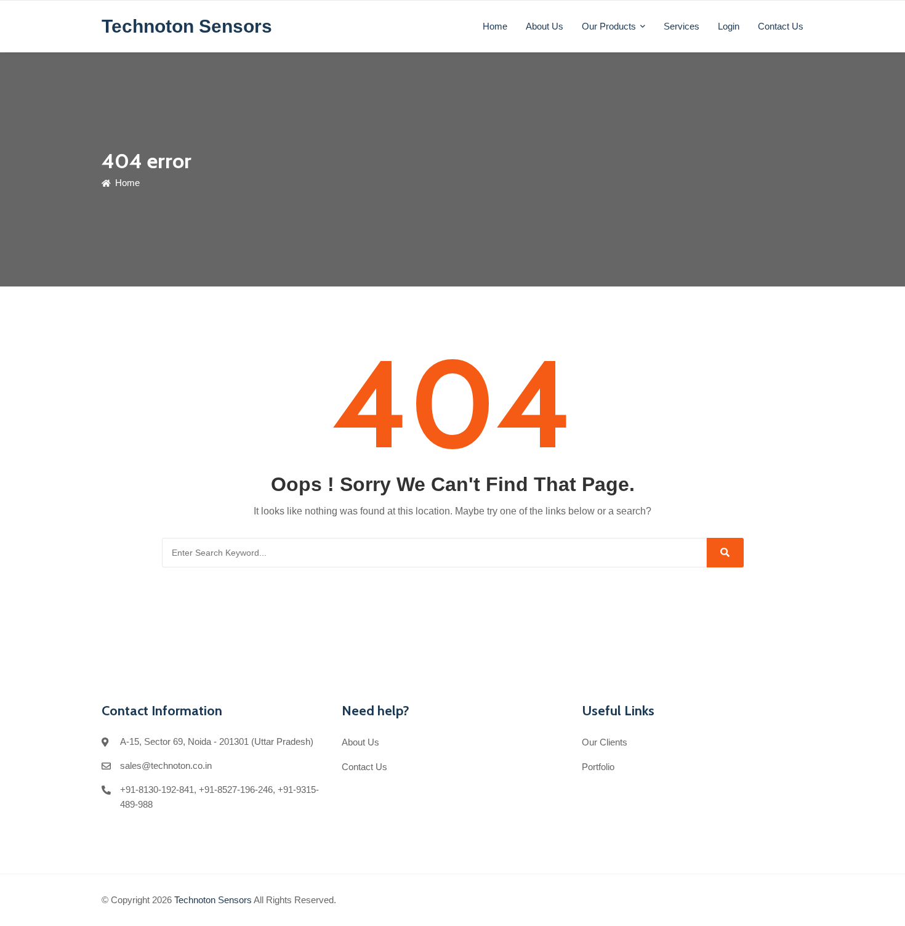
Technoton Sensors (213, 900)
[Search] (725, 552)
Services (681, 26)
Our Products (609, 26)
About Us (544, 26)
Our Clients (604, 742)
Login (728, 26)
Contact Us (780, 26)
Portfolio (598, 767)
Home (495, 26)
